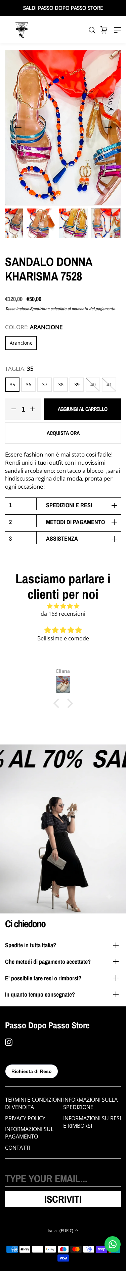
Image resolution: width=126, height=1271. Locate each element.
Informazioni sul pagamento (29, 1132)
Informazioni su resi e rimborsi (92, 1122)
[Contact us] (112, 1244)
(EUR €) (60, 1230)
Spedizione (39, 309)
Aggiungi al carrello (83, 409)
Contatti (17, 1147)
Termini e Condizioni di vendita (33, 1103)
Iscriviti (63, 1199)
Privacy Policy (25, 1118)
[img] (63, 606)
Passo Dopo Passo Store (47, 1025)
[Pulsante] (17, 127)
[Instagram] (8, 1042)
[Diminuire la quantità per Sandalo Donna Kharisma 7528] (10, 409)
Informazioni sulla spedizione (90, 1103)
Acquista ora (63, 433)
